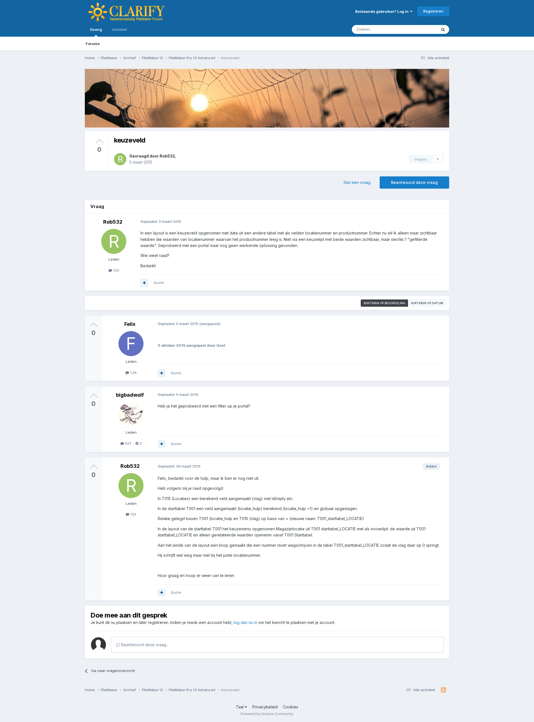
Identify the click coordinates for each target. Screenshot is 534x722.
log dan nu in (245, 622)
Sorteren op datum (427, 303)
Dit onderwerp (417, 29)
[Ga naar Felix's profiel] (131, 343)
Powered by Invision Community (267, 714)
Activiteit (119, 29)
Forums (93, 43)
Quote (159, 282)
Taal (240, 706)
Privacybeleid (265, 706)
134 (115, 270)
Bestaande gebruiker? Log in (382, 11)
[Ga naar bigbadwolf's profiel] (131, 414)
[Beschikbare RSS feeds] (443, 690)
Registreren (433, 11)
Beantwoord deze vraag (414, 182)
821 (127, 443)
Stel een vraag (356, 182)
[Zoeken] (443, 29)
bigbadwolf (130, 395)
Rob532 (167, 156)
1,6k (133, 372)
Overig (96, 29)
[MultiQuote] (144, 283)
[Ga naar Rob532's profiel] (120, 159)
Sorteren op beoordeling (384, 303)
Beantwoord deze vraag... (144, 644)
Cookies (290, 706)
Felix (129, 324)
